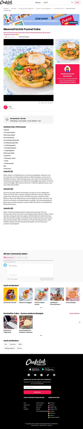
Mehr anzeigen (74, 313)
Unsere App (39, 405)
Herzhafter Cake (59, 8)
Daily (25, 407)
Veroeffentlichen (47, 279)
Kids (25, 403)
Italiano (52, 415)
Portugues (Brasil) (54, 417)
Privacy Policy (34, 425)
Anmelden (37, 392)
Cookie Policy (42, 425)
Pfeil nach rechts (79, 294)
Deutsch (52, 405)
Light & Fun (27, 405)
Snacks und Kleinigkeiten (43, 8)
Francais (52, 403)
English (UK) (53, 407)
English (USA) (53, 409)
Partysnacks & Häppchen (26, 8)
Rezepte (38, 2)
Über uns (38, 407)
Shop (77, 2)
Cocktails (26, 409)
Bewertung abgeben (24, 36)
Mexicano (52, 413)
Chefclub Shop (40, 403)
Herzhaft (13, 8)
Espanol (52, 411)
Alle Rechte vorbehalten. (51, 423)
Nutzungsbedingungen (42, 411)
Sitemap (49, 425)
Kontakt (38, 409)
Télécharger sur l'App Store (34, 369)
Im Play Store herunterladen (48, 369)
